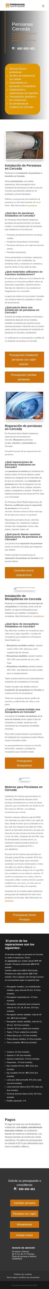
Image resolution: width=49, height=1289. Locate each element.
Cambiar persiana (24, 1202)
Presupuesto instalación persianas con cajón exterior (23, 360)
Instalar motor (24, 1235)
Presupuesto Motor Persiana (24, 917)
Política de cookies (23, 1274)
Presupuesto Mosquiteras (24, 763)
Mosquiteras (24, 1224)
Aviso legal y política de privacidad (23, 1277)
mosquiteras (38, 616)
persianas (32, 205)
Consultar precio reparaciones (24, 572)
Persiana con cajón (24, 1213)
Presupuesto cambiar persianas (24, 377)
